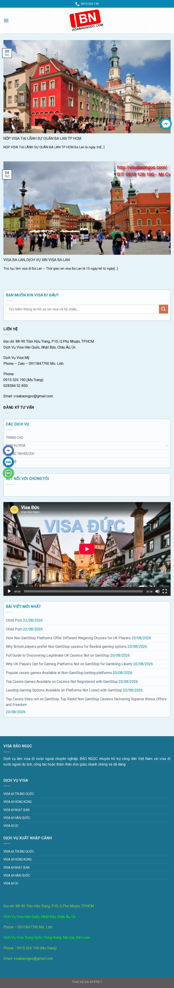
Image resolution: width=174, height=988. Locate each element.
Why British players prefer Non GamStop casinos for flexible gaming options (66, 646)
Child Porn (14, 620)
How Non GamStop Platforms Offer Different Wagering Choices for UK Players (68, 638)
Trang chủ (14, 437)
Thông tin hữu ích (20, 453)
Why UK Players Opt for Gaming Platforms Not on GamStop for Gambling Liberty (69, 664)
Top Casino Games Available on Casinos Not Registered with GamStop (62, 681)
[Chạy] (9, 591)
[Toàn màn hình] (164, 591)
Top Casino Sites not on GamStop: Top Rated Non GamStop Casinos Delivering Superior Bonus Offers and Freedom (86, 702)
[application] (87, 549)
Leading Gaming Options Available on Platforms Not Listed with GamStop (64, 690)
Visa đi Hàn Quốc (16, 818)
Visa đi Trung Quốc (18, 794)
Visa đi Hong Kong (17, 802)
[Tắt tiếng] (157, 591)
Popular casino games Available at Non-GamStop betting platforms (59, 673)
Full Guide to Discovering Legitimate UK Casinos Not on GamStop (57, 655)
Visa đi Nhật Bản (16, 810)
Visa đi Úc (11, 826)
